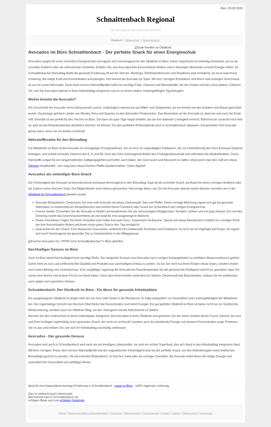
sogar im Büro (123, 385)
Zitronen (33, 165)
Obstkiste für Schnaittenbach (47, 194)
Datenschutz (190, 413)
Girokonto (116, 413)
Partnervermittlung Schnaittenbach (88, 413)
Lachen (176, 413)
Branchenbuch (151, 40)
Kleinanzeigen (132, 413)
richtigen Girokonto (72, 400)
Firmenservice (151, 413)
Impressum (206, 413)
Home (62, 413)
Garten (165, 413)
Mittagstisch (132, 40)
